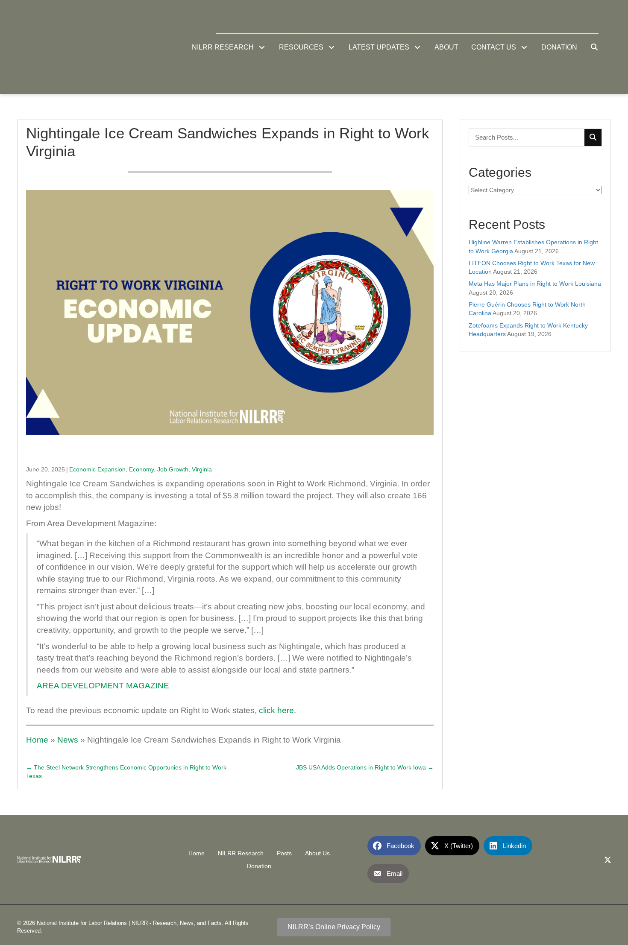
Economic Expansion (97, 469)
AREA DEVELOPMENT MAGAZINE (103, 685)
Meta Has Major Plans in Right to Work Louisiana (535, 283)
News (67, 739)
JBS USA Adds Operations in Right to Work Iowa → (365, 767)
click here (276, 710)
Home (37, 739)
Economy (141, 469)
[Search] (593, 137)
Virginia (202, 469)
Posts (284, 853)
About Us (317, 853)
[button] (262, 47)
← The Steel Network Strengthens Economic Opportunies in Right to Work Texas (126, 771)
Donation (259, 866)
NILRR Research (241, 853)
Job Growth (172, 469)
